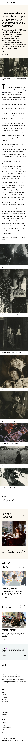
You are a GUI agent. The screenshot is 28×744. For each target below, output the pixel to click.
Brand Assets (5, 701)
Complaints (4, 714)
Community (4, 696)
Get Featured (5, 697)
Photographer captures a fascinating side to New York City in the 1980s (13, 551)
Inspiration (5, 9)
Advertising (12, 630)
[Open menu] (25, 2)
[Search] (22, 2)
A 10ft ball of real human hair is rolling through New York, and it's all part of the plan (13, 634)
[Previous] (20, 516)
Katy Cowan (10, 51)
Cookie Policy (5, 712)
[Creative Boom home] (9, 2)
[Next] (24, 516)
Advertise (4, 699)
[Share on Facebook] (12, 500)
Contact (4, 694)
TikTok (3, 724)
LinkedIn (4, 729)
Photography (13, 9)
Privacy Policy (5, 711)
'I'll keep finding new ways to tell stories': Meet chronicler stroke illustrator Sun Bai (12, 593)
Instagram (4, 722)
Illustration (13, 588)
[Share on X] (3, 500)
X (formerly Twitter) (6, 727)
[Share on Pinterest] (8, 500)
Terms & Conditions (6, 709)
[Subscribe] (25, 655)
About (3, 692)
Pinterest (4, 733)
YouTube (4, 725)
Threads (4, 731)
